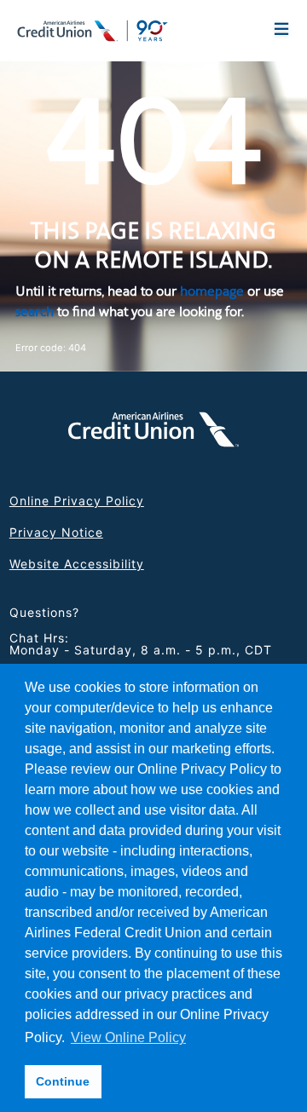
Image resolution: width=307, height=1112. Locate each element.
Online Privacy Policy (76, 500)
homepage (212, 291)
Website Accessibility (76, 563)
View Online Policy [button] (128, 1037)
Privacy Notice (56, 532)
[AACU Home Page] (93, 28)
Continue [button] (63, 1081)
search (34, 311)
